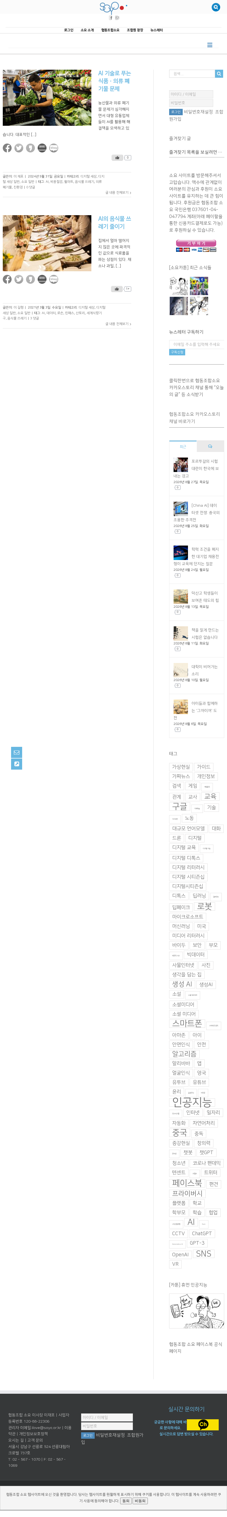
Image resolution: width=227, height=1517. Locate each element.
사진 (206, 965)
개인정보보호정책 (33, 1434)
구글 (179, 806)
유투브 (178, 1082)
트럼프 (195, 1174)
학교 (197, 1203)
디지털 (195, 838)
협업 (213, 1212)
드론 (176, 838)
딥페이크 (181, 907)
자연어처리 (204, 1123)
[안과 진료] (198, 306)
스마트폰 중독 (213, 1026)
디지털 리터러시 (188, 867)
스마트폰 (187, 1023)
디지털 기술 (206, 849)
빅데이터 (196, 955)
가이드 (203, 767)
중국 (179, 1133)
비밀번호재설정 (198, 111)
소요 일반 (27, 182)
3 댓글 (34, 318)
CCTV (178, 1234)
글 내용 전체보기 (116, 192)
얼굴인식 (181, 1073)
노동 (189, 818)
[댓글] (210, 446)
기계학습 (197, 809)
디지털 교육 (184, 847)
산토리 (80, 313)
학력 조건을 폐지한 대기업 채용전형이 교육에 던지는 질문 (196, 556)
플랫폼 (178, 1203)
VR (175, 1264)
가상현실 (181, 767)
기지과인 (175, 819)
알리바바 (181, 1063)
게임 (192, 786)
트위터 (210, 1173)
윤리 (176, 1092)
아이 (197, 1035)
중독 (198, 1134)
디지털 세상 (89, 176)
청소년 (178, 1163)
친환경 (18, 187)
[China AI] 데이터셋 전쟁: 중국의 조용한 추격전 (197, 512)
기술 (211, 807)
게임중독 (207, 787)
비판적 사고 (176, 956)
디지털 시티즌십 (188, 877)
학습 (197, 1212)
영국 (201, 1073)
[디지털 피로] (178, 306)
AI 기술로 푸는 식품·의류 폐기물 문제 (114, 81)
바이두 (178, 945)
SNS (203, 1254)
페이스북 (187, 1183)
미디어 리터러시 (188, 936)
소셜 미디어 (184, 1014)
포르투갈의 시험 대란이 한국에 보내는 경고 (196, 468)
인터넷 (193, 1113)
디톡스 (178, 896)
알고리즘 (184, 1054)
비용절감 (56, 182)
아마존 (178, 1035)
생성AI (206, 985)
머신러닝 (181, 926)
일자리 (213, 1113)
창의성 (174, 1154)
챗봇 (188, 1153)
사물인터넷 (183, 965)
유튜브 (199, 1082)
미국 (201, 926)
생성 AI (182, 984)
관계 (176, 797)
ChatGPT (202, 1234)
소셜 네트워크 (192, 995)
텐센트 (178, 1173)
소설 (176, 994)
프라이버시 (187, 1193)
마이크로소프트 (187, 917)
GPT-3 (197, 1243)
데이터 (51, 313)
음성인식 (191, 1093)
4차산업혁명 (176, 1224)
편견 (213, 1184)
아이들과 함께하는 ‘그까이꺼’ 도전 (196, 710)
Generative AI (177, 1244)
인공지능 (192, 1102)
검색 (176, 786)
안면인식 (181, 1045)
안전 (201, 1045)
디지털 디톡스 (186, 858)
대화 (216, 829)
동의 (126, 1501)
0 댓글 (30, 187)
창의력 (203, 1143)
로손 (60, 313)
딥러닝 (199, 896)
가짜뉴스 (181, 776)
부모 (213, 945)
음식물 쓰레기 (84, 182)
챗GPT (206, 1153)
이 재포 (19, 176)
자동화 (178, 1123)
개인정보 (206, 776)
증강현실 (181, 1143)
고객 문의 (35, 1440)
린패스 (69, 313)
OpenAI (180, 1255)
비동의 (140, 1501)
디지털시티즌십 (187, 886)
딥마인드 (216, 897)
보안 (197, 945)
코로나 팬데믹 (207, 1163)
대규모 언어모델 (188, 829)
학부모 (178, 1212)
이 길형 (19, 307)
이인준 (203, 1093)
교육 (210, 796)
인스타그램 (175, 1114)
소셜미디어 (183, 1005)
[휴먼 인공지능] (178, 286)
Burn (203, 1224)
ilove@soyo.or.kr (46, 1428)
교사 (192, 797)
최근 (183, 447)
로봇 (204, 906)
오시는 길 (16, 1440)
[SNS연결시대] (198, 286)
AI (47, 182)
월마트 (68, 182)
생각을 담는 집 (187, 975)
